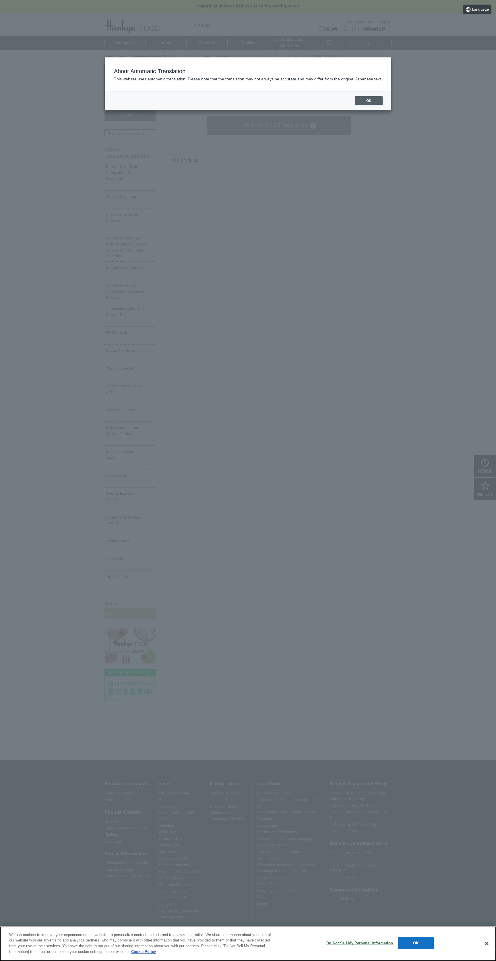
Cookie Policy (143, 951)
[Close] (486, 943)
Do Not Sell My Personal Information (359, 943)
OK (415, 943)
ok (368, 101)
